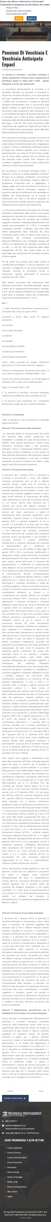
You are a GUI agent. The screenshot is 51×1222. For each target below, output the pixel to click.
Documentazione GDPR (16, 14)
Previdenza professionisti (12, 70)
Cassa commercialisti (17, 1157)
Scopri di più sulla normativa (18, 11)
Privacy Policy (12, 7)
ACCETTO (31, 18)
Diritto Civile (12, 1182)
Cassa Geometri (14, 1162)
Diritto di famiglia (14, 1177)
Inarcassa (11, 1167)
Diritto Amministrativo (17, 1187)
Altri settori (12, 1191)
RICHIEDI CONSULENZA (13, 1098)
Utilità (9, 1196)
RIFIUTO (19, 18)
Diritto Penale (13, 1172)
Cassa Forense (14, 1152)
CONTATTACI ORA (25, 31)
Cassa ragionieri (14, 1148)
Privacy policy (25, 1218)
